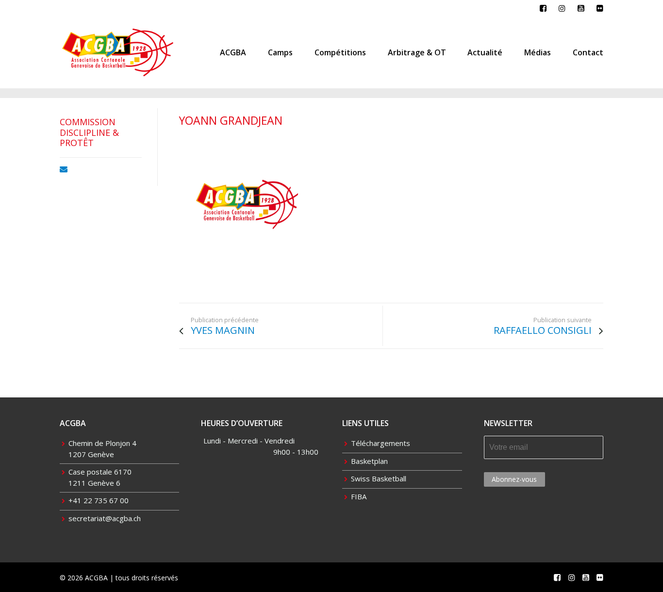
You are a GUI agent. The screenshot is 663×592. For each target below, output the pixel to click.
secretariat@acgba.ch (104, 518)
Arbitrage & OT (417, 52)
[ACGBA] (247, 206)
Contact (588, 52)
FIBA (358, 496)
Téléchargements (380, 443)
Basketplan (369, 461)
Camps (280, 52)
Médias (537, 52)
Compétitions (340, 52)
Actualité (484, 52)
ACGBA (233, 52)
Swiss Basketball (378, 478)
